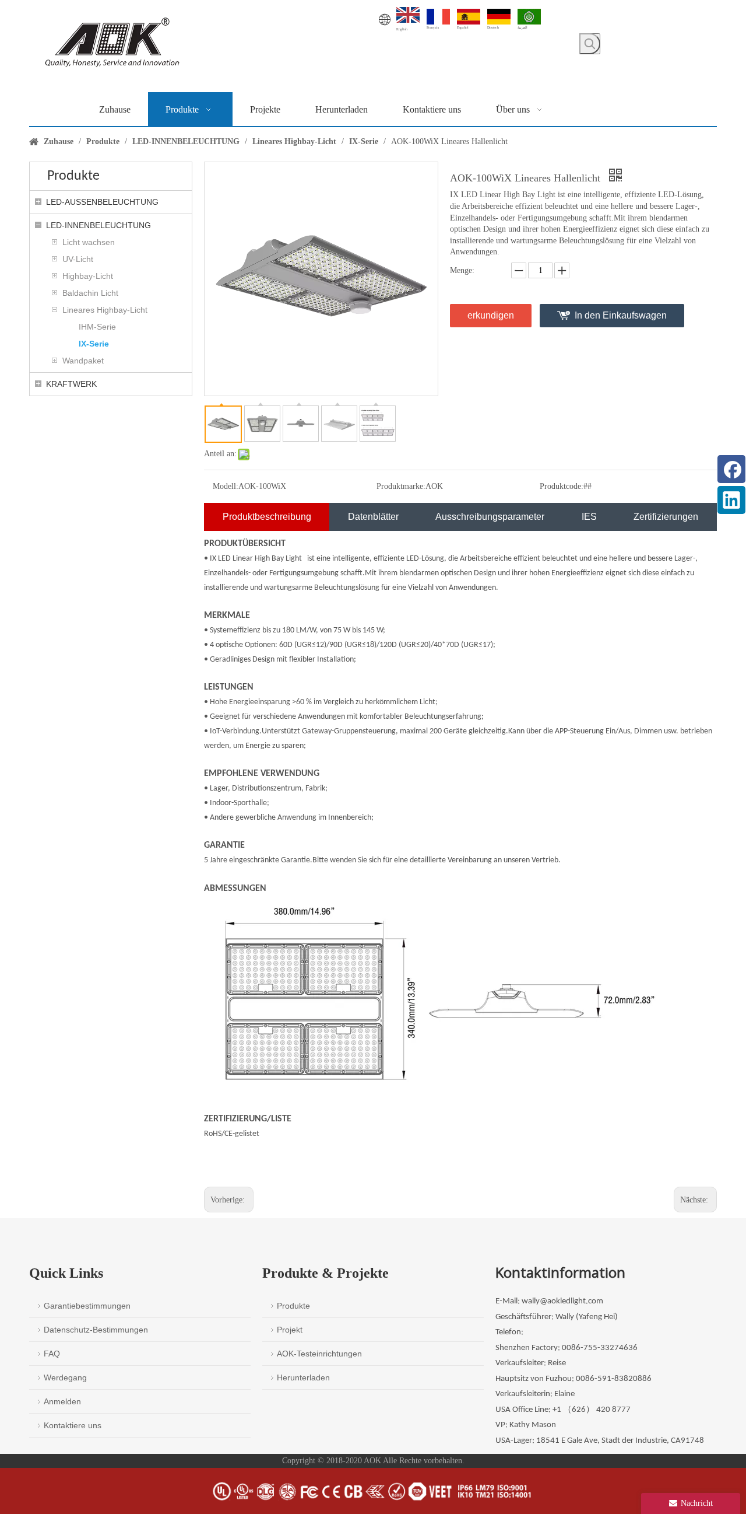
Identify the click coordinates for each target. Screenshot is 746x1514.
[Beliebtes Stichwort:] (589, 43)
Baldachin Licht (90, 293)
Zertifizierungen (666, 517)
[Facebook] (731, 469)
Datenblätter (373, 517)
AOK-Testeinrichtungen (319, 1353)
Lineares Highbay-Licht (104, 309)
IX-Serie (94, 343)
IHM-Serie (97, 326)
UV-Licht (77, 259)
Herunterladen (303, 1377)
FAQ (52, 1353)
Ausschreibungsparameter (489, 517)
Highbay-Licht (87, 276)
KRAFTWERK (71, 384)
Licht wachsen (88, 242)
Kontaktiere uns (72, 1425)
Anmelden (62, 1401)
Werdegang (65, 1377)
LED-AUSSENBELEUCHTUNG (102, 202)
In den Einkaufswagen (621, 315)
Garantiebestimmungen (87, 1305)
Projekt (289, 1329)
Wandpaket (83, 360)
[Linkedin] (731, 500)
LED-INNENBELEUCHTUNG (98, 225)
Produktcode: (561, 486)
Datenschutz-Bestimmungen (96, 1329)
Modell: (225, 486)
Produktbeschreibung (267, 517)
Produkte (293, 1305)
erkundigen (490, 315)
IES (589, 517)
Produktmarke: (400, 486)
